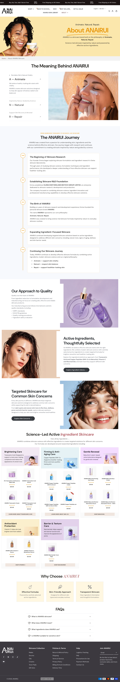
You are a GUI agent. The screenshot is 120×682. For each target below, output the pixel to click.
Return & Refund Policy (60, 652)
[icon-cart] (116, 11)
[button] (99, 8)
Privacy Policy (57, 662)
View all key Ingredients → (60, 439)
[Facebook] (4, 657)
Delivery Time (57, 668)
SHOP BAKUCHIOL (99, 514)
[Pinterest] (8, 657)
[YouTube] (4, 662)
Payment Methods (82, 662)
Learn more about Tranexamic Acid (20, 514)
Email (102, 653)
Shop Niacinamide (60, 565)
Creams (31, 662)
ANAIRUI (15, 679)
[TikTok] (17, 657)
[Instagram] (13, 657)
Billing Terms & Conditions (61, 665)
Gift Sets (32, 668)
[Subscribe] (116, 653)
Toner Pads (32, 665)
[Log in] (112, 11)
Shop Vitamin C (20, 565)
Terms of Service (58, 659)
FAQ (77, 655)
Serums (31, 655)
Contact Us (80, 665)
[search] (109, 11)
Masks (31, 652)
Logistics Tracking (82, 652)
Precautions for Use (83, 659)
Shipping (56, 655)
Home (4, 58)
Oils (30, 659)
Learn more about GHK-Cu (60, 514)
